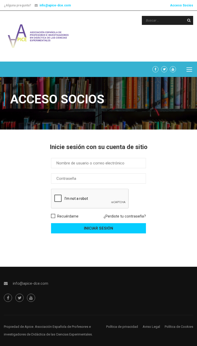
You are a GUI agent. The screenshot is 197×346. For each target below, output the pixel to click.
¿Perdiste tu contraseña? (125, 216)
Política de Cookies (179, 327)
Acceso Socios (181, 5)
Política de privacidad (122, 327)
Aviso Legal (151, 327)
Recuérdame (67, 216)
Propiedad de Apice (18, 327)
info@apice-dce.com (55, 5)
